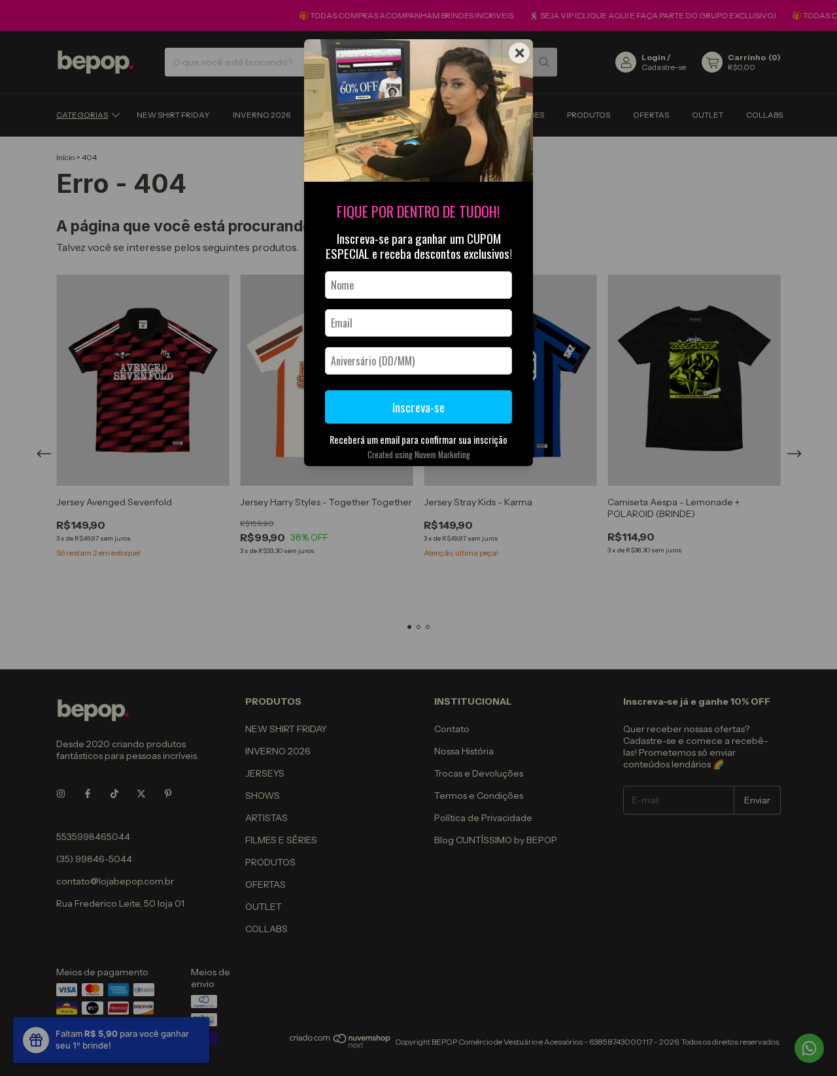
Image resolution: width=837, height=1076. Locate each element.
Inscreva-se (418, 406)
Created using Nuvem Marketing (418, 454)
